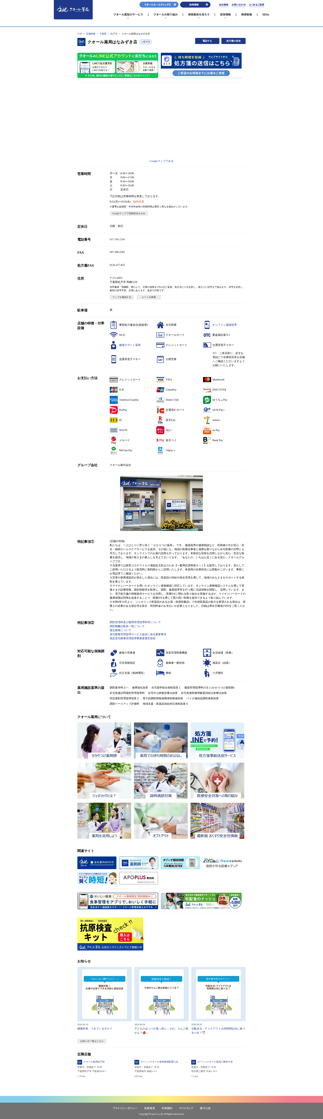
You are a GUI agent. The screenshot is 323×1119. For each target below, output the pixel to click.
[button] (161, 503)
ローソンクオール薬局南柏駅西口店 (159, 1062)
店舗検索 (90, 34)
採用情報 (227, 15)
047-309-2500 (117, 239)
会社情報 (223, 4)
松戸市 (114, 34)
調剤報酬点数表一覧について (127, 626)
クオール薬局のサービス (128, 15)
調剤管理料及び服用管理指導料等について (135, 622)
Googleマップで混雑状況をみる (128, 213)
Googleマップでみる (162, 161)
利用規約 (167, 1108)
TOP (79, 34)
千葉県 (102, 34)
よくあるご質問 (256, 4)
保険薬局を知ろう (199, 15)
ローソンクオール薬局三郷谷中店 (215, 1062)
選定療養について (120, 630)
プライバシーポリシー (125, 1108)
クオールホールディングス (157, 4)
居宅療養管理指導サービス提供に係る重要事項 (138, 634)
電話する (207, 41)
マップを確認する (121, 297)
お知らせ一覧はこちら (92, 1041)
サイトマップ (186, 1108)
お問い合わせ (239, 4)
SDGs (265, 14)
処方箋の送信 (233, 41)
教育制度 (246, 14)
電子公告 (205, 1108)
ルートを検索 (149, 297)
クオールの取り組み (165, 15)
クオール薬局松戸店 (94, 1062)
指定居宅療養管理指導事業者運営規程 (132, 638)
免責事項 (149, 1108)
